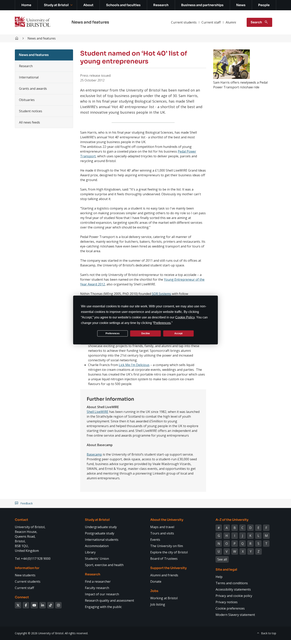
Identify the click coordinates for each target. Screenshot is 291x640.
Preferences (113, 333)
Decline (145, 333)
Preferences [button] (162, 323)
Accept (178, 333)
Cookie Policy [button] (185, 317)
